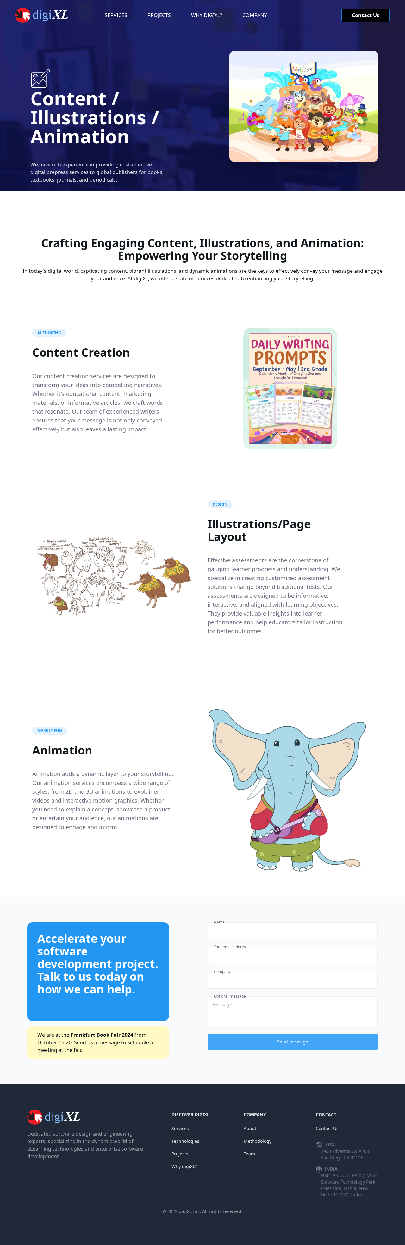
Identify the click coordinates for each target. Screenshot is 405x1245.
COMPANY (255, 1114)
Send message (292, 1042)
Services (180, 1128)
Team (249, 1154)
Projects (179, 1154)
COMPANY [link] (254, 15)
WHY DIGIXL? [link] (206, 15)
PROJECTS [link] (159, 15)
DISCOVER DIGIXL (190, 1114)
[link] (43, 15)
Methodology (257, 1141)
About (250, 1128)
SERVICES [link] (116, 15)
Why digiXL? (184, 1166)
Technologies (185, 1141)
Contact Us (365, 15)
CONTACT (326, 1114)
